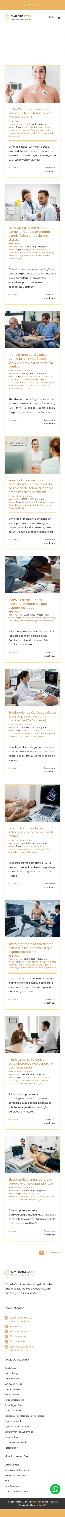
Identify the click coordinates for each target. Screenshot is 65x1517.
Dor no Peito (28, 1193)
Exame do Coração (40, 130)
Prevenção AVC (16, 736)
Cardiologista (38, 379)
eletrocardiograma (18, 255)
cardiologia (25, 252)
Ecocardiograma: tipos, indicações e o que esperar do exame (31, 832)
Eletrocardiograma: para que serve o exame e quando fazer (31, 1181)
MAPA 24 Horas (32, 385)
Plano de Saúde (31, 505)
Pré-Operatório (43, 255)
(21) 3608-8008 (18, 1336)
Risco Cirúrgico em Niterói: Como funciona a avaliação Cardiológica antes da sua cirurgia (29, 234)
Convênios (41, 502)
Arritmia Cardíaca (30, 127)
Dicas (11, 127)
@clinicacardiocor (19, 1331)
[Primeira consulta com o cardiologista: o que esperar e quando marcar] (32, 1034)
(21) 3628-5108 (17, 1341)
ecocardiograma (17, 849)
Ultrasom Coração (28, 852)
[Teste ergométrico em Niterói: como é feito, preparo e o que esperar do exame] (32, 918)
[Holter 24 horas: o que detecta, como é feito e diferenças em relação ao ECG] (32, 84)
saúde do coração (25, 388)
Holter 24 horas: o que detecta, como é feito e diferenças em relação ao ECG (31, 113)
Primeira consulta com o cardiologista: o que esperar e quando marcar (30, 1064)
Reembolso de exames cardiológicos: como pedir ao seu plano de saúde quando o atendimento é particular (30, 486)
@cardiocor (16, 1326)
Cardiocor (45, 127)
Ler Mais (12, 167)
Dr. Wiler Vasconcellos (15, 123)
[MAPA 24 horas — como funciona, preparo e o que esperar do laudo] (32, 574)
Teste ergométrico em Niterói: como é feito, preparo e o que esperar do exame (30, 948)
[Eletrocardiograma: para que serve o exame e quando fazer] (32, 1154)
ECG (36, 1193)
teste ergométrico (47, 967)
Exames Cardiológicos (19, 133)
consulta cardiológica (19, 130)
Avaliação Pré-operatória (34, 249)
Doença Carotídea (42, 730)
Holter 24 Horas (39, 133)
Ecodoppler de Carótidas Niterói (24, 733)
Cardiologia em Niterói (19, 379)
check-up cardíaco (45, 617)
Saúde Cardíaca (44, 620)
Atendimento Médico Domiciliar (37, 376)
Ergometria (36, 964)
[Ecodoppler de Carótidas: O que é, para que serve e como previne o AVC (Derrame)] (32, 687)
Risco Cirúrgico (15, 258)
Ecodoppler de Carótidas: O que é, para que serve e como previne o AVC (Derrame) (32, 716)
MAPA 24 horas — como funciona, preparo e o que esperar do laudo (27, 604)
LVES (44, 1505)
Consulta (12, 620)
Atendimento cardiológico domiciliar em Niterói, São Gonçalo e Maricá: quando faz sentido (30, 361)
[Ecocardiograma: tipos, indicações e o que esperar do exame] (32, 803)
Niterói (32, 255)
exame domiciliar (26, 620)
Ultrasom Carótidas (34, 736)
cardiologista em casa (19, 382)
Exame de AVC (48, 733)
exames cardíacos (27, 967)
